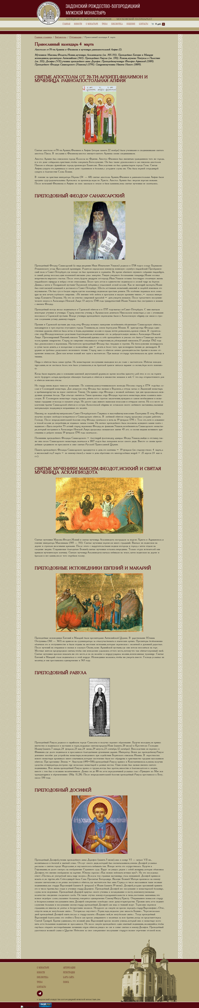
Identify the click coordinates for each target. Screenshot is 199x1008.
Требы (105, 24)
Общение (130, 24)
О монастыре (92, 24)
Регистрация (69, 972)
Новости (78, 24)
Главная (66, 24)
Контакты (143, 24)
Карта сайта (68, 977)
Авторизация (69, 968)
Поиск (66, 982)
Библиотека (117, 24)
